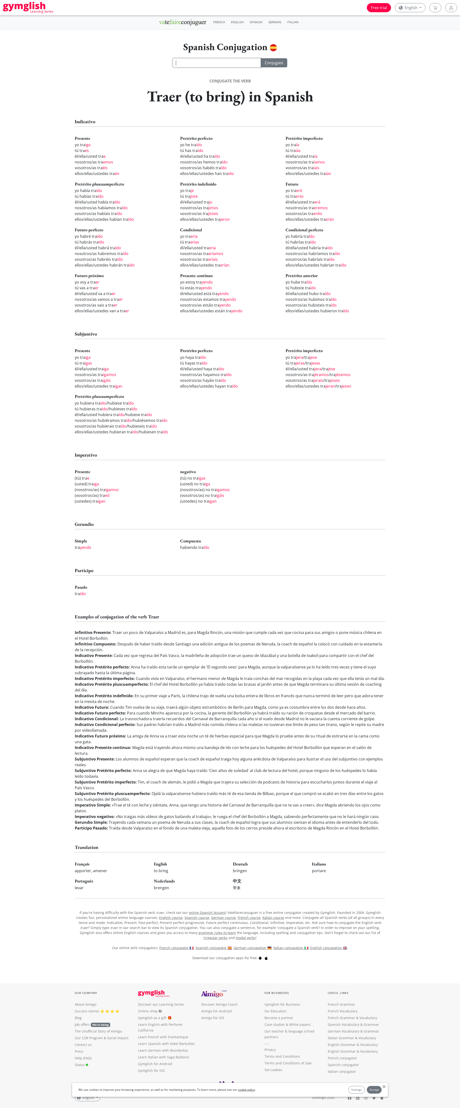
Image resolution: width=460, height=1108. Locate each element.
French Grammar (341, 1004)
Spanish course (196, 917)
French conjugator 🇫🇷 (176, 948)
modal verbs (246, 937)
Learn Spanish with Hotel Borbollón (166, 1043)
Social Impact (117, 1038)
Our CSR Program (89, 1038)
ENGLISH (237, 22)
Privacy (270, 1049)
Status (80, 1064)
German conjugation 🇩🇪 (252, 948)
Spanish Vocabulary (343, 1024)
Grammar (371, 1024)
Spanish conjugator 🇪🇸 (214, 948)
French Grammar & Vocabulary (352, 1017)
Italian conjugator (342, 1071)
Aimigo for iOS (212, 1017)
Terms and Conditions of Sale (288, 1063)
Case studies (274, 1024)
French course (249, 917)
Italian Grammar (341, 1038)
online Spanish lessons (207, 912)
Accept (374, 1090)
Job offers (92, 1024)
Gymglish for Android (155, 1064)
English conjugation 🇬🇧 (328, 948)
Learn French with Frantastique (163, 1037)
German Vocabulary (343, 1031)
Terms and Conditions (282, 1056)
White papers (300, 1024)
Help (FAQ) (83, 1058)
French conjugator (342, 1058)
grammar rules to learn (217, 932)
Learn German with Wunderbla (163, 1050)
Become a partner (278, 1017)
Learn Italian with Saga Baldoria (163, 1057)
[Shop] (435, 7)
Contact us (83, 1044)
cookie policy (246, 1090)
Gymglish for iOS (151, 1070)
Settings (356, 1090)
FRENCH (219, 22)
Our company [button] (86, 993)
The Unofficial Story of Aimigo (98, 1031)
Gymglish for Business (282, 1004)
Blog (78, 1017)
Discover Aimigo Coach (219, 1004)
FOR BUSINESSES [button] (276, 993)
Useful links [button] (338, 993)
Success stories (87, 1011)
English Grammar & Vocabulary (353, 1051)
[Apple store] (266, 957)
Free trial (379, 7)
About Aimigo (85, 1004)
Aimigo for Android (216, 1011)
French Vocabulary (342, 1011)
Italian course (273, 917)
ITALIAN (293, 22)
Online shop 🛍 (150, 1011)
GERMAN (274, 22)
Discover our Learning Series (161, 1004)
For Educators (275, 1011)
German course (223, 917)
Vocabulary (367, 1038)
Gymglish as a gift (152, 1017)
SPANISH (256, 22)
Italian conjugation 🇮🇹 (290, 948)
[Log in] (451, 7)
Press (79, 1051)
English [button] (411, 7)
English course (171, 917)
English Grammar (342, 1044)
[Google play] (260, 957)
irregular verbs (216, 937)
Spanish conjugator (343, 1064)
